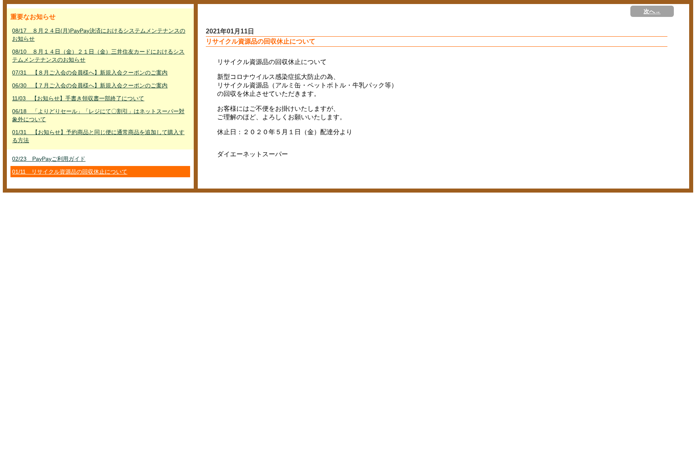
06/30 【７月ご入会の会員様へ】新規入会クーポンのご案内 (90, 85)
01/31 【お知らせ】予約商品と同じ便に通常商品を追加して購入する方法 (98, 136)
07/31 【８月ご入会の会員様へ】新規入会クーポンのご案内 (90, 72)
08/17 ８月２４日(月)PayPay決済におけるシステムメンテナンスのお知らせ (98, 34)
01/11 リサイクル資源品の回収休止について (69, 171)
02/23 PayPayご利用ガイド (48, 159)
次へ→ (652, 11)
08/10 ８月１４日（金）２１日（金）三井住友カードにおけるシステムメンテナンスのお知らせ (98, 55)
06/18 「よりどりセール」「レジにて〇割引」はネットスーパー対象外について (98, 115)
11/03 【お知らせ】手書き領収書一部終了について (78, 98)
